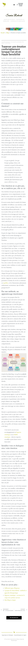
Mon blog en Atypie (10, 600)
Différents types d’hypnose (12, 588)
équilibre (5, 283)
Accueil (2, 32)
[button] (14, 5)
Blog (7, 32)
